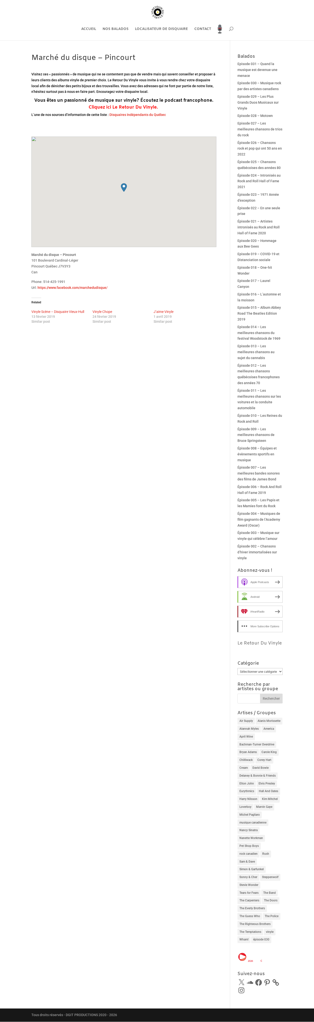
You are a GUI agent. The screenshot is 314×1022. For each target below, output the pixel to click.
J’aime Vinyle (163, 312)
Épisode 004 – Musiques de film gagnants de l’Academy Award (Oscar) (258, 519)
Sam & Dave (247, 861)
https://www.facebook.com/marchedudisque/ (72, 288)
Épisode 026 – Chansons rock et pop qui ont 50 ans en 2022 (259, 148)
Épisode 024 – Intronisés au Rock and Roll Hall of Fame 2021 (259, 181)
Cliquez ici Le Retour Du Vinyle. (123, 107)
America (268, 728)
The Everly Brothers (252, 908)
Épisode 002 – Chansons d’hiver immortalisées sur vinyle (257, 552)
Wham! (244, 939)
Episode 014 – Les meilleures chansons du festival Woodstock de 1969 (258, 333)
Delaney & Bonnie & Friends (257, 775)
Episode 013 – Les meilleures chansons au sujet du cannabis (256, 352)
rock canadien (248, 853)
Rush (265, 853)
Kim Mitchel (270, 799)
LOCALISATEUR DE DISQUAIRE (161, 29)
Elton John (246, 783)
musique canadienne (252, 822)
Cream (243, 768)
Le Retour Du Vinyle (259, 643)
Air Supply (246, 721)
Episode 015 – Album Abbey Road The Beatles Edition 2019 (259, 313)
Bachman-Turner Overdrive (256, 744)
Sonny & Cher (248, 877)
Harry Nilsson (248, 799)
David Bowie (260, 768)
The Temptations (250, 932)
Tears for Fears (249, 893)
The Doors (270, 900)
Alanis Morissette (269, 721)
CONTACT (202, 29)
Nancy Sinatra (248, 830)
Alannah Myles (249, 728)
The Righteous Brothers (255, 924)
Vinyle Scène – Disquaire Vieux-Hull (57, 312)
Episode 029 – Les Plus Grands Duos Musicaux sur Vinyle (258, 102)
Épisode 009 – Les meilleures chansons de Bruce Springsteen (256, 435)
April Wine (246, 736)
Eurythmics (246, 791)
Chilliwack (246, 760)
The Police (271, 916)
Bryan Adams (248, 752)
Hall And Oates (268, 791)
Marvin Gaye (264, 807)
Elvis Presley (267, 783)
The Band (269, 893)
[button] (124, 187)
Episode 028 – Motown (255, 116)
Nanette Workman (251, 838)
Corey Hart (264, 760)
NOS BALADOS (116, 29)
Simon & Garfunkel (251, 869)
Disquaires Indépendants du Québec (137, 115)
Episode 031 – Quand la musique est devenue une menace (257, 70)
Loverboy (245, 807)
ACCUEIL (88, 29)
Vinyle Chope (102, 312)
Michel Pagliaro (249, 814)
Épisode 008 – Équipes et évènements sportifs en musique (257, 454)
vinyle (270, 932)
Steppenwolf (270, 877)
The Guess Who (249, 916)
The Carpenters (249, 900)
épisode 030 (261, 939)
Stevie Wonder (248, 885)
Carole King (269, 752)
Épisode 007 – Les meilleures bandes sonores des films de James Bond (258, 473)
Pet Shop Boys (249, 846)
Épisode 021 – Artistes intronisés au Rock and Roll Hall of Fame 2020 (258, 227)
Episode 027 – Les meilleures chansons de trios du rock (259, 129)
